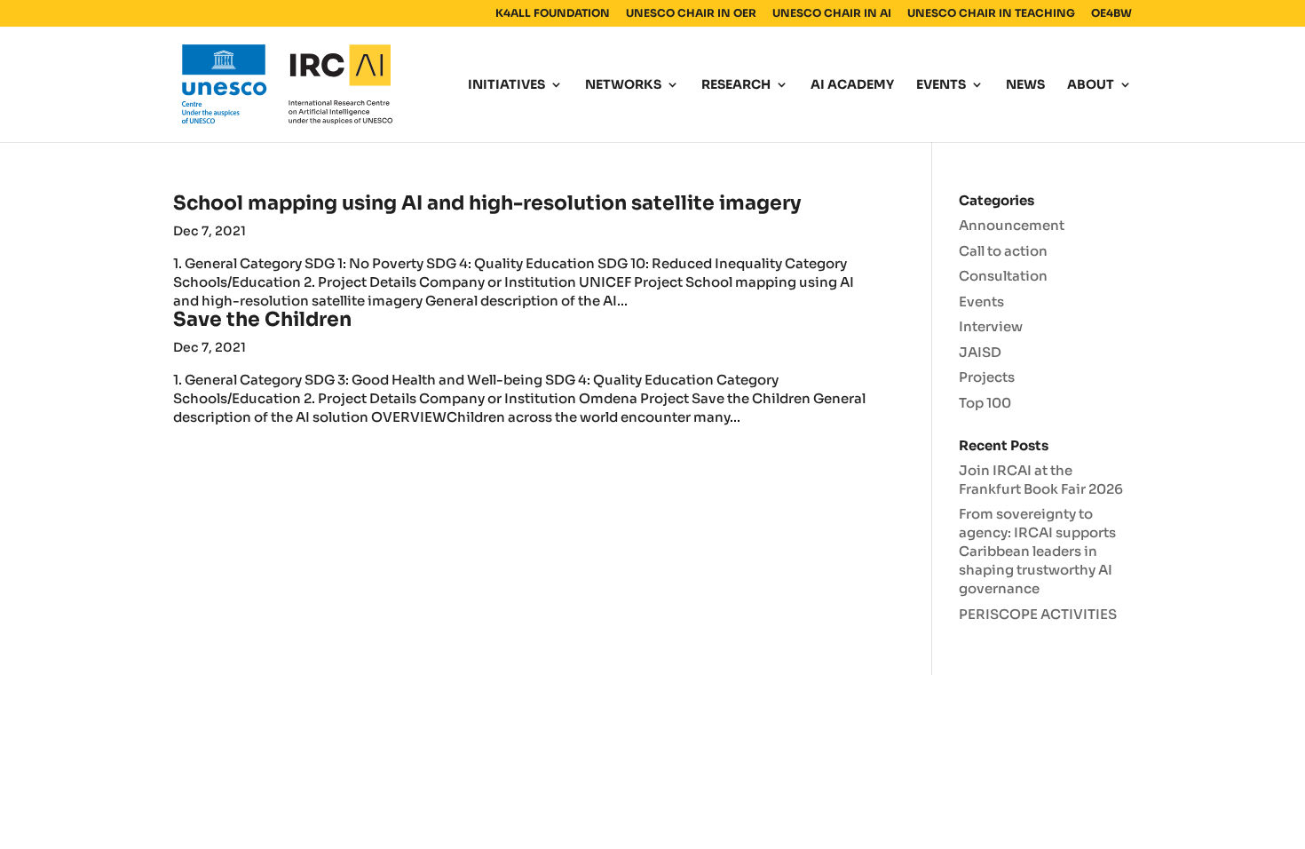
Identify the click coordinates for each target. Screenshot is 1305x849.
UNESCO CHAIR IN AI (831, 14)
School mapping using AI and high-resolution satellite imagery (487, 203)
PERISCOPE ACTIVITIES (1038, 614)
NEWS (1025, 85)
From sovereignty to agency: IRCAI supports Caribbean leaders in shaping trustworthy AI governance (1037, 551)
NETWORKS (623, 85)
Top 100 (985, 402)
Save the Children (262, 319)
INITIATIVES (506, 85)
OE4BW (1111, 14)
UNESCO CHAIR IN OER (691, 14)
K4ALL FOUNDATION (552, 14)
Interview (991, 326)
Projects (987, 377)
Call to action (1003, 250)
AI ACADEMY (852, 85)
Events (981, 301)
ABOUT (1090, 85)
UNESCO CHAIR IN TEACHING (991, 14)
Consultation (1003, 275)
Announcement (1011, 225)
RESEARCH (736, 85)
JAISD (980, 352)
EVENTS (941, 85)
